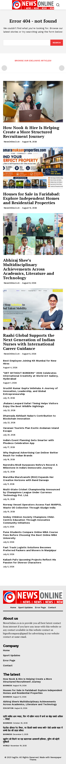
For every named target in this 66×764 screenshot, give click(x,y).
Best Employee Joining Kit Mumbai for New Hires (29, 362)
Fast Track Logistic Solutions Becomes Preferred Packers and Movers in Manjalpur (29, 549)
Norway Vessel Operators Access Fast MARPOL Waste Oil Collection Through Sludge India (32, 506)
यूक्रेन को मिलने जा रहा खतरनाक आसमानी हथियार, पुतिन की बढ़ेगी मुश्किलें (31, 740)
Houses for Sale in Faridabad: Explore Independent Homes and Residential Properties (31, 198)
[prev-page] (4, 68)
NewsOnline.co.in (12, 142)
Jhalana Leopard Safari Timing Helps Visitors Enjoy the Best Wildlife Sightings (30, 405)
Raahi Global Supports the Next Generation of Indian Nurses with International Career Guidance (29, 342)
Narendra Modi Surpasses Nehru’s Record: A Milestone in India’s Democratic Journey (30, 466)
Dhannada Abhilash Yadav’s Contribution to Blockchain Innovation (29, 417)
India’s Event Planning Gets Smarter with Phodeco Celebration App (28, 442)
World (6, 746)
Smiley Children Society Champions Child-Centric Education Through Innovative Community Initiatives (29, 520)
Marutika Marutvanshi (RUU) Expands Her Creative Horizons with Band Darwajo (28, 478)
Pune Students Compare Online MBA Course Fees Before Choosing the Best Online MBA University (30, 535)
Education (8, 708)
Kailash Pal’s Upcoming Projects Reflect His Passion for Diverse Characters (29, 561)
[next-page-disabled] (61, 68)
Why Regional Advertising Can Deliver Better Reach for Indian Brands (30, 454)
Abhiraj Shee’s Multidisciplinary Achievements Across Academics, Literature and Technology (28, 269)
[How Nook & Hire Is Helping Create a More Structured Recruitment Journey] (33, 101)
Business (7, 685)
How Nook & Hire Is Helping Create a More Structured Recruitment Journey (31, 132)
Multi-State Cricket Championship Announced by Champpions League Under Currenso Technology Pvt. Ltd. (31, 492)
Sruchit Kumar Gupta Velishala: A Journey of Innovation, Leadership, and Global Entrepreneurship (30, 391)
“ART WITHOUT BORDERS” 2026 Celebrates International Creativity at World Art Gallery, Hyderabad (30, 375)
